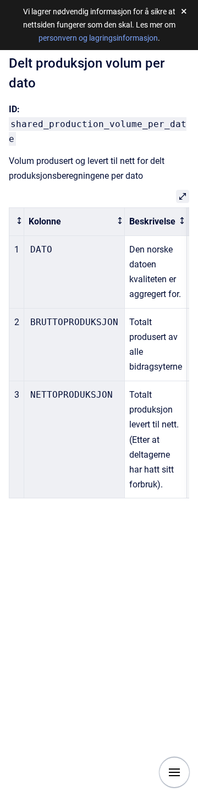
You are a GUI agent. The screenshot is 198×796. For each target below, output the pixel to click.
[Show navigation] (174, 772)
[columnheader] (16, 221)
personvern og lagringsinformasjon (98, 38)
